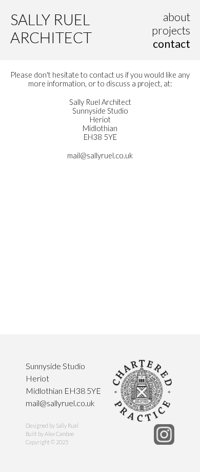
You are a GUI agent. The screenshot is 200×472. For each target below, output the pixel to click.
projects (171, 30)
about (176, 17)
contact (171, 43)
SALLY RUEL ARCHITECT (51, 28)
